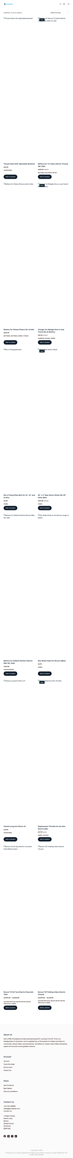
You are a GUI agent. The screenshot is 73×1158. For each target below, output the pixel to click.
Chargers (41, 338)
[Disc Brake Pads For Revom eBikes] (53, 585)
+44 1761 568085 (10, 1106)
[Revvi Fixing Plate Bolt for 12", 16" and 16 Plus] (19, 419)
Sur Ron (45, 835)
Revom (54, 172)
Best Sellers (8, 1088)
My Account (8, 1067)
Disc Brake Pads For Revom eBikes (52, 661)
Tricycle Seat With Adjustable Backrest (19, 164)
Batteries (41, 172)
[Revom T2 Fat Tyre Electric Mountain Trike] (19, 916)
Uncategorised (9, 669)
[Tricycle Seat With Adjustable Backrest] (19, 88)
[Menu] (68, 4)
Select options (10, 1008)
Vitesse (25, 336)
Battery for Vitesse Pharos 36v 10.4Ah (19, 329)
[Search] (60, 4)
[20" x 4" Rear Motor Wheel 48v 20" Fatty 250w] (53, 419)
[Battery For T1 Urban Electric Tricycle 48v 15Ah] (53, 88)
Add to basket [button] (10, 177)
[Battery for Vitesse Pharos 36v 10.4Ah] (19, 254)
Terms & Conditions (11, 1091)
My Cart (6, 1061)
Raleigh (47, 338)
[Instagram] (12, 1136)
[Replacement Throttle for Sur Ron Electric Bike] (53, 751)
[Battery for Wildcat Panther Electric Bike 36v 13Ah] (19, 585)
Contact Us (8, 1111)
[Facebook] (5, 1136)
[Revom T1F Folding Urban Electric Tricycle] (53, 916)
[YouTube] (16, 1136)
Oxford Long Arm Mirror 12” (15, 826)
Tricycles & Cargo (10, 1003)
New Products (9, 1085)
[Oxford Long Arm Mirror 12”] (19, 751)
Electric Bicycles (10, 1001)
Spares (20, 336)
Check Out (7, 1070)
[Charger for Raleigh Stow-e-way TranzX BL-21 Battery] (53, 254)
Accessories (8, 170)
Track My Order (9, 1064)
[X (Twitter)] (8, 1136)
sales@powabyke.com (12, 1109)
